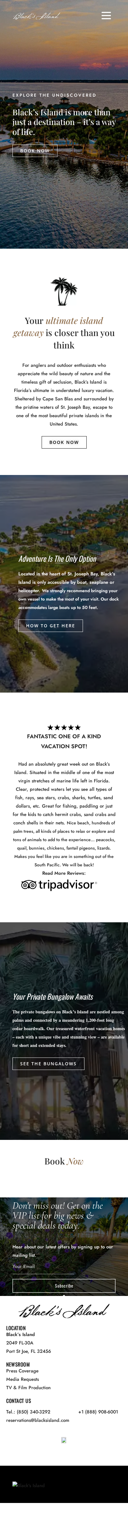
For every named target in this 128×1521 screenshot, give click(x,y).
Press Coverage (22, 1370)
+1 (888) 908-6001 (98, 1411)
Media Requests (22, 1379)
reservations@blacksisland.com (37, 1420)
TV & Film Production (28, 1387)
